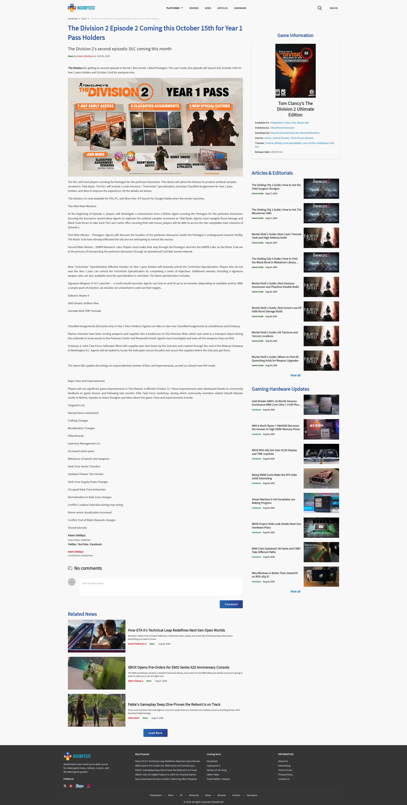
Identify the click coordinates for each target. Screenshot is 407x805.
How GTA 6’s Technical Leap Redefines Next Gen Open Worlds (176, 630)
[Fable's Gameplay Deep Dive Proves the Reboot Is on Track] (96, 725)
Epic (307, 122)
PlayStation (156, 795)
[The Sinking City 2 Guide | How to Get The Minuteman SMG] (321, 222)
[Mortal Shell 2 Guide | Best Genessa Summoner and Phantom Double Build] (321, 296)
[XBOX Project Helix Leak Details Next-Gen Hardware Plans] (321, 536)
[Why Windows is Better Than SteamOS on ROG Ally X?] (321, 585)
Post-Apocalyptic (292, 143)
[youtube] (71, 786)
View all (295, 375)
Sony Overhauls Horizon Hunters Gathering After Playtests (166, 778)
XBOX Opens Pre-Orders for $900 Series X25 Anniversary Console (178, 667)
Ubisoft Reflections (310, 132)
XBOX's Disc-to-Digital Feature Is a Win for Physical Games (165, 774)
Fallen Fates (213, 774)
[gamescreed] (79, 786)
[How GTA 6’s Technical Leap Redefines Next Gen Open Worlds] (96, 651)
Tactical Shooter (280, 137)
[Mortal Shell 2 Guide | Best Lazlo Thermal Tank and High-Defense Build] (321, 247)
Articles (222, 8)
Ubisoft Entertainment (282, 127)
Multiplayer (323, 143)
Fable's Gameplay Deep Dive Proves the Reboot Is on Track (174, 704)
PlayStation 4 (278, 122)
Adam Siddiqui (85, 56)
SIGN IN (334, 8)
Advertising (284, 765)
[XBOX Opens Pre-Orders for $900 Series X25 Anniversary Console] (96, 688)
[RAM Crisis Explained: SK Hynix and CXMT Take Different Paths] (321, 561)
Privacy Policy (285, 774)
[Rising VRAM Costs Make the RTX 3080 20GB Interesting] (321, 487)
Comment (231, 604)
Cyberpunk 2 (213, 765)
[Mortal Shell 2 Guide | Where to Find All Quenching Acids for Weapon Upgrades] (321, 369)
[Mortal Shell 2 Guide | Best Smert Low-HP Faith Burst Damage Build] (321, 320)
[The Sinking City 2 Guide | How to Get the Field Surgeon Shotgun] (321, 197)
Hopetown (212, 761)
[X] (65, 785)
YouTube (83, 544)
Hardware (240, 8)
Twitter (72, 544)
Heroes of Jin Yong (217, 770)
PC (181, 795)
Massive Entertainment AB (284, 132)
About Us (283, 761)
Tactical (269, 143)
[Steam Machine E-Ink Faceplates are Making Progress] (321, 512)
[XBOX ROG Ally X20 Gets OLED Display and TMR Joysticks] (321, 463)
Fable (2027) (133, 717)
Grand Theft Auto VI (137, 643)
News (208, 8)
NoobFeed (73, 18)
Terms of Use (285, 770)
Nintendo (194, 795)
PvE (257, 146)
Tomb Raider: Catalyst (218, 778)
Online (312, 143)
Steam (300, 122)
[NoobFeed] (81, 8)
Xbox (170, 795)
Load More (155, 733)
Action (267, 137)
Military (278, 143)
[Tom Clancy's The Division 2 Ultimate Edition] (295, 96)
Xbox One (291, 122)
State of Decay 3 (135, 680)
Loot (305, 143)
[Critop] (89, 786)
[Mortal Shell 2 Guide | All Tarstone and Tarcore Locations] (321, 345)
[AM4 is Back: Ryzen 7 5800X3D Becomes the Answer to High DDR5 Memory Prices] (321, 438)
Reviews (194, 8)
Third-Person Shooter (302, 137)
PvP (332, 143)
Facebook (96, 544)
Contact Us (284, 778)
